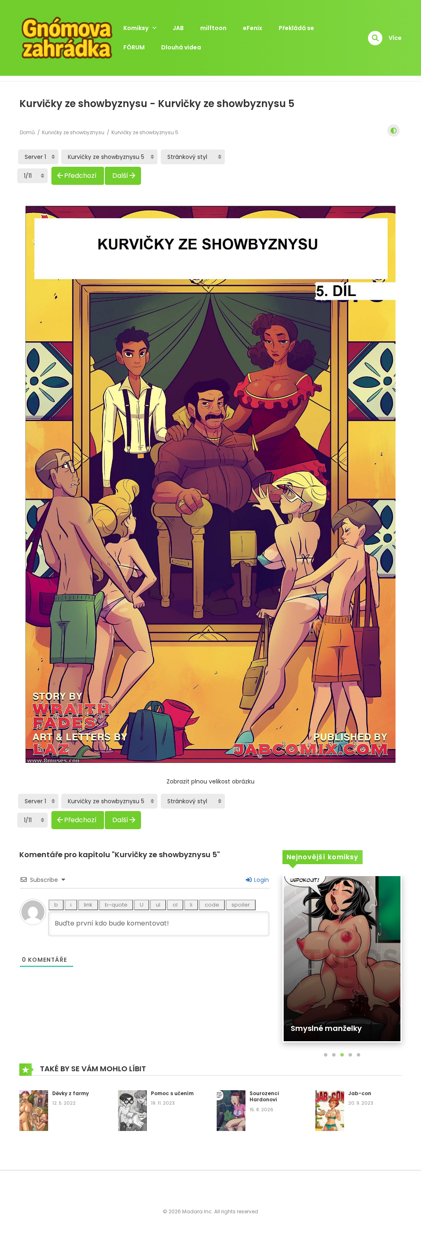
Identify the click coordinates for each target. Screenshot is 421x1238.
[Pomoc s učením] (132, 1110)
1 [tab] (326, 1055)
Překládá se (296, 28)
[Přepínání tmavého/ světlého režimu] (393, 130)
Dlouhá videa (181, 47)
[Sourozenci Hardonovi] (231, 1110)
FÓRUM (134, 47)
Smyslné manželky (326, 1028)
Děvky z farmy (70, 1093)
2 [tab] (334, 1055)
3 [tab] (342, 1055)
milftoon (213, 28)
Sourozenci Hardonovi (264, 1096)
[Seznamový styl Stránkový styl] (193, 156)
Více (395, 38)
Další (120, 175)
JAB (178, 28)
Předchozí (80, 175)
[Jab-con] (329, 1110)
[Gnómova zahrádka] (67, 37)
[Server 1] (38, 156)
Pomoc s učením (172, 1093)
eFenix (252, 28)
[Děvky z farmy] (33, 1110)
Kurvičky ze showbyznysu (73, 132)
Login (260, 880)
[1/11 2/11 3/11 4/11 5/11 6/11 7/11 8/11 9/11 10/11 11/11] (32, 175)
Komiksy (135, 28)
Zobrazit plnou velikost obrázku (210, 781)
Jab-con (359, 1093)
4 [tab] (350, 1055)
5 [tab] (358, 1055)
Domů (27, 132)
